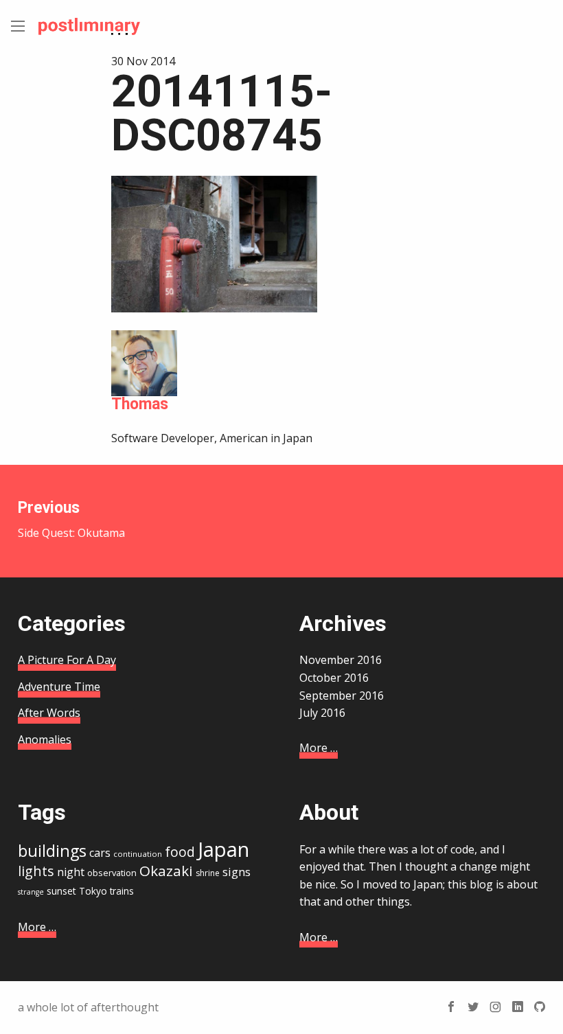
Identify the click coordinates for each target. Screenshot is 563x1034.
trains (122, 890)
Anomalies (44, 739)
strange (31, 892)
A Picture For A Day (67, 659)
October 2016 (334, 677)
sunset (61, 890)
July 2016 (322, 712)
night (70, 872)
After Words (49, 712)
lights (36, 871)
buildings (52, 851)
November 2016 (340, 659)
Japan (223, 849)
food (180, 852)
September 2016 (341, 695)
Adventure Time (59, 686)
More (318, 747)
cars (100, 852)
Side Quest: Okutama (71, 519)
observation (112, 872)
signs (236, 872)
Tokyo (93, 890)
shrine (208, 873)
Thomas (139, 404)
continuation (137, 854)
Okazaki (166, 870)
